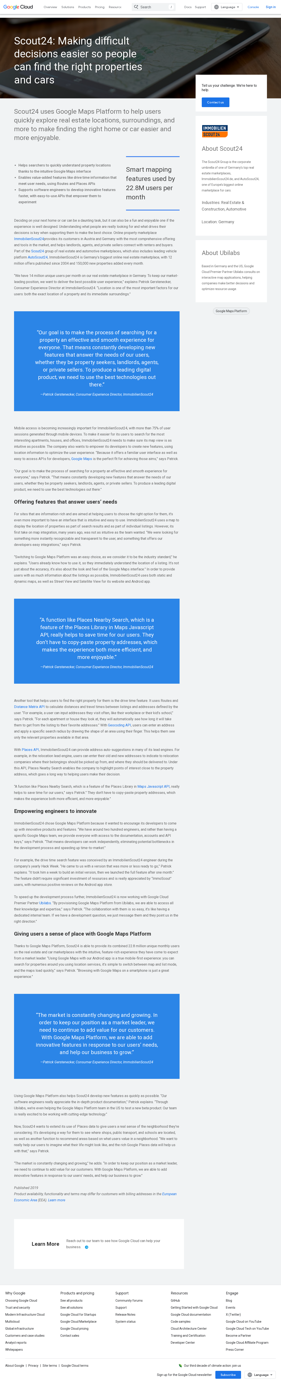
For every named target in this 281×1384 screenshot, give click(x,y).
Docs (187, 7)
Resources (116, 7)
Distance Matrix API (29, 707)
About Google (14, 1365)
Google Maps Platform (231, 311)
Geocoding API (119, 725)
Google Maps (81, 459)
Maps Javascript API (153, 786)
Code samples (181, 1321)
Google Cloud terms (74, 1365)
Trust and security (17, 1307)
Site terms (50, 1365)
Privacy (33, 1365)
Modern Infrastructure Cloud (25, 1314)
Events (230, 1307)
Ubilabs (45, 903)
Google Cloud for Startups (78, 1314)
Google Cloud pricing (74, 1328)
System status (125, 1321)
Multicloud (12, 1321)
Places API (30, 750)
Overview (50, 7)
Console (253, 7)
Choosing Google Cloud (21, 1300)
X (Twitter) (233, 1314)
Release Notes (125, 1314)
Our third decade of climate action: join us (212, 1365)
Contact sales (69, 1335)
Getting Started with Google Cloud (194, 1307)
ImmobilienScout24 (29, 239)
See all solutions (71, 1307)
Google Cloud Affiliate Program (247, 1342)
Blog (229, 1300)
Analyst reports (16, 1342)
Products (84, 7)
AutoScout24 (38, 257)
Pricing (99, 7)
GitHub (175, 1300)
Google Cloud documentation (191, 1314)
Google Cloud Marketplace (78, 1321)
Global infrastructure (19, 1328)
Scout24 (37, 251)
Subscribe (228, 1375)
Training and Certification (188, 1335)
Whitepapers (14, 1349)
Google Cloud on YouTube (243, 1321)
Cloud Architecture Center (189, 1328)
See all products (71, 1300)
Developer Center (183, 1342)
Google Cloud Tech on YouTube (247, 1328)
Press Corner (235, 1349)
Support (200, 7)
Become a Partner (238, 1335)
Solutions (67, 7)
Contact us (215, 102)
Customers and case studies (25, 1335)
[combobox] (154, 7)
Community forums (129, 1300)
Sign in (271, 7)
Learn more (56, 1200)
